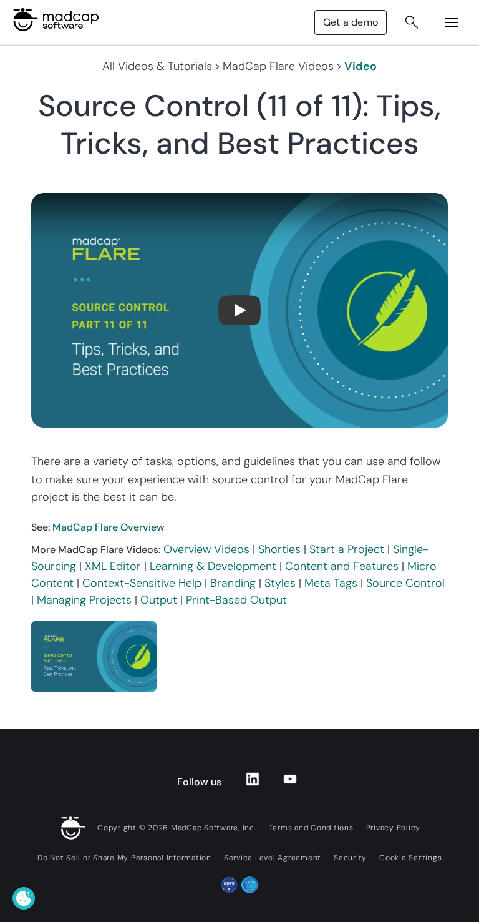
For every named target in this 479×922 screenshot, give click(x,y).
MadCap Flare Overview (108, 527)
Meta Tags (330, 583)
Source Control (405, 583)
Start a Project (346, 549)
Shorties (279, 549)
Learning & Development (213, 566)
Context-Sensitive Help (141, 583)
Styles (280, 583)
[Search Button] (412, 22)
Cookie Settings (410, 858)
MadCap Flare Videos (278, 66)
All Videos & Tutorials (157, 66)
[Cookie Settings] (23, 898)
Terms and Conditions (311, 828)
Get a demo (350, 22)
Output (158, 599)
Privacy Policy (393, 828)
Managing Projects (84, 599)
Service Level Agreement (272, 858)
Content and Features (342, 566)
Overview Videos (206, 549)
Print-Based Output (236, 599)
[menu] (452, 22)
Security (350, 858)
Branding (233, 583)
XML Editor (113, 566)
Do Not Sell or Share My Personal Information (124, 858)
